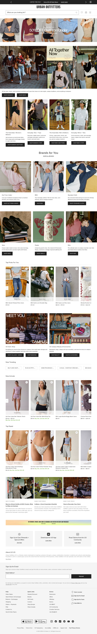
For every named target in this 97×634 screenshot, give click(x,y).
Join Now (19, 542)
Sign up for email (79, 595)
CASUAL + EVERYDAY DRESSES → (69, 368)
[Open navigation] (90, 12)
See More (8, 559)
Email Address (10, 573)
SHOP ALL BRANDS (48, 156)
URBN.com (55, 628)
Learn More (48, 540)
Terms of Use (29, 628)
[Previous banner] (11, 2)
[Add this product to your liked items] (27, 269)
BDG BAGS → (89, 368)
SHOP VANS (7, 253)
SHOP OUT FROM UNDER (11, 203)
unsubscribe (9, 584)
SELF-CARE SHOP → (13, 368)
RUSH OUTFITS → (30, 368)
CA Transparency (38, 628)
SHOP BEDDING (32, 355)
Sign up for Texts (79, 599)
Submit (81, 576)
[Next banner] (86, 2)
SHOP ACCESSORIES (71, 355)
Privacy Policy (20, 628)
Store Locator (78, 592)
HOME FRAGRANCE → (47, 368)
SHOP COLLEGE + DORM (15, 355)
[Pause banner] (90, 2)
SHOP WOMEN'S (8, 95)
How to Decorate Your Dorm (72, 504)
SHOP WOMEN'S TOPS (36, 143)
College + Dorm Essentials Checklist (45, 504)
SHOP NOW (64, 2)
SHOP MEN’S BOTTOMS (58, 143)
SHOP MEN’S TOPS (78, 143)
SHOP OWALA (41, 253)
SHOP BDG (40, 203)
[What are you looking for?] (76, 13)
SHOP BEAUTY (55, 355)
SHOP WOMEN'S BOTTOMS (15, 144)
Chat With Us (78, 603)
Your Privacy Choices (74, 628)
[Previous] (7, 288)
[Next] (89, 288)
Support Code (63, 628)
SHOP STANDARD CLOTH (77, 203)
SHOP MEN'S (22, 95)
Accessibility (48, 628)
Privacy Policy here (76, 583)
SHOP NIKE (73, 253)
